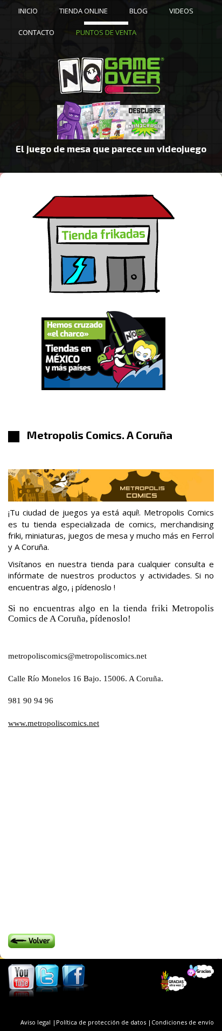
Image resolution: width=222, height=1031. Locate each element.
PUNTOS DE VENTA (106, 32)
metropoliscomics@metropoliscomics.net (77, 656)
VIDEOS (181, 11)
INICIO (28, 11)
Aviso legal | (38, 1022)
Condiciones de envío (182, 1022)
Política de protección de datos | (103, 1022)
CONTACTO (36, 32)
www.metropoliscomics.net (53, 723)
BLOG (138, 11)
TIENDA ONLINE (83, 11)
